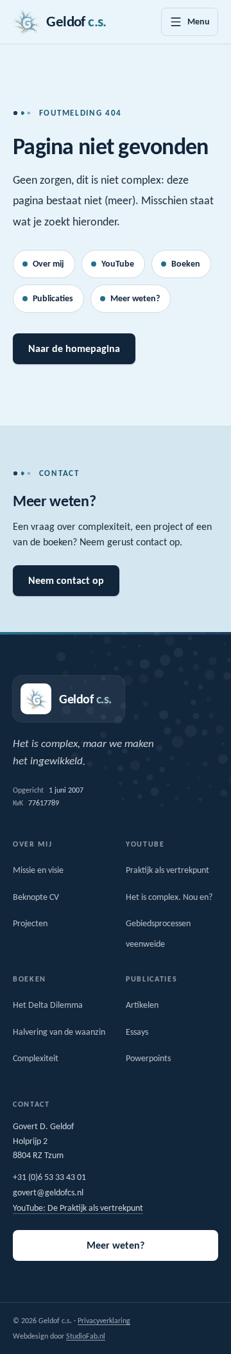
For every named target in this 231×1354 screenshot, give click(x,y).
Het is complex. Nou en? (169, 897)
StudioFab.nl (85, 1336)
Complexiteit (35, 1058)
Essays (137, 1031)
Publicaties (53, 298)
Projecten (30, 923)
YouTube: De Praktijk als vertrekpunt (78, 1207)
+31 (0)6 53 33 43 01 (49, 1177)
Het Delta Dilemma (48, 1004)
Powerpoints (148, 1058)
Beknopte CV (36, 897)
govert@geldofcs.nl (48, 1192)
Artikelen (142, 1004)
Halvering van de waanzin (59, 1031)
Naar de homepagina (74, 348)
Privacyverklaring (104, 1320)
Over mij (48, 263)
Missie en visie (38, 870)
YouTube (117, 263)
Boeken (185, 263)
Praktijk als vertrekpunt (167, 870)
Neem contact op (66, 580)
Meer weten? (135, 298)
